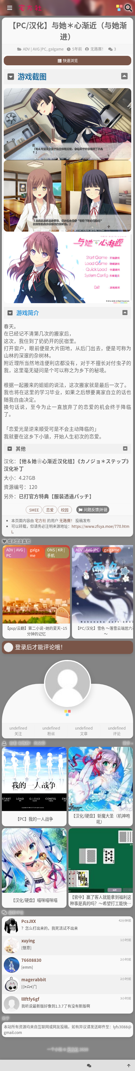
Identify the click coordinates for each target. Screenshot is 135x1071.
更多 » (128, 743)
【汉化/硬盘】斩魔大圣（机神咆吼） (100, 819)
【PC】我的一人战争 (34, 819)
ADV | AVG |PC (34, 48)
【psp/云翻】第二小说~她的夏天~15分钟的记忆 (36, 630)
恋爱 (50, 509)
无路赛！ (66, 520)
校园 (64, 509)
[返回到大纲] (124, 76)
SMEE (34, 509)
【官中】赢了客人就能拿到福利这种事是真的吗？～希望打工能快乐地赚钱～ (100, 900)
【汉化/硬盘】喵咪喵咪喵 (34, 900)
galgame (56, 48)
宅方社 (40, 520)
